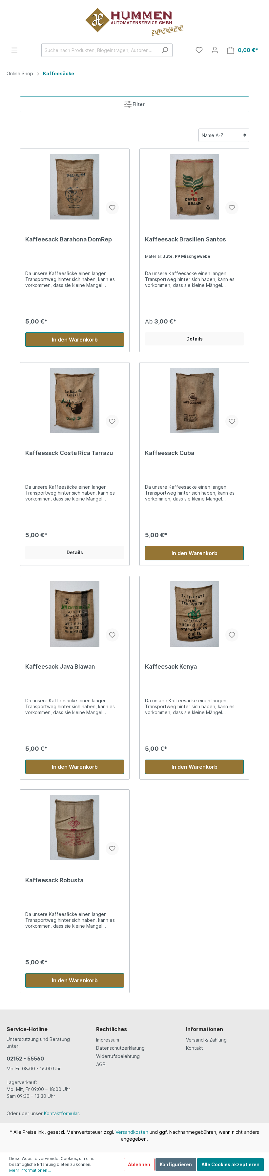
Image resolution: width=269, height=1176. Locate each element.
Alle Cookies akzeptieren (230, 1164)
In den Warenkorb (75, 339)
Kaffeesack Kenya (171, 666)
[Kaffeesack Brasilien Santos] (194, 186)
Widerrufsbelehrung (118, 1056)
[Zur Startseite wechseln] (134, 22)
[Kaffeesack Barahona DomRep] (74, 186)
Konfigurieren (176, 1164)
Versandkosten (131, 1132)
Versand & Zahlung (206, 1040)
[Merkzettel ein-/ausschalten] (112, 207)
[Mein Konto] (215, 50)
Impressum (107, 1040)
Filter (138, 104)
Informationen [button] (204, 1029)
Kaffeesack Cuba (169, 452)
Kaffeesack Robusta (54, 880)
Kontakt (194, 1048)
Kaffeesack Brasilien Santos (185, 239)
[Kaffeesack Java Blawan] (74, 614)
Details (194, 339)
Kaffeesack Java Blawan (60, 666)
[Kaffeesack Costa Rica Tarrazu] (74, 400)
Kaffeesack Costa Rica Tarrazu (69, 452)
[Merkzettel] (199, 50)
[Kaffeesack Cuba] (194, 400)
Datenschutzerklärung (120, 1048)
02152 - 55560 (25, 1058)
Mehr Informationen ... (30, 1170)
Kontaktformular (61, 1113)
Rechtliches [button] (111, 1029)
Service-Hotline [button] (27, 1029)
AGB (101, 1064)
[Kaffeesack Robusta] (74, 827)
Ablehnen (139, 1164)
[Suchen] (165, 50)
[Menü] (14, 50)
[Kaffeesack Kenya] (194, 614)
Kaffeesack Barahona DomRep (68, 239)
